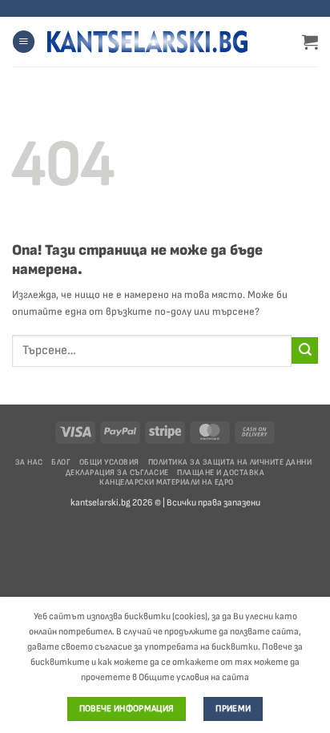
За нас (29, 462)
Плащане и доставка (220, 472)
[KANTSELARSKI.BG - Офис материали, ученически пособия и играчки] (147, 41)
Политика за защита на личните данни (230, 462)
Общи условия (109, 462)
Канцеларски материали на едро (166, 482)
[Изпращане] (305, 350)
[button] (23, 41)
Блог (60, 462)
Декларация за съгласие (117, 472)
